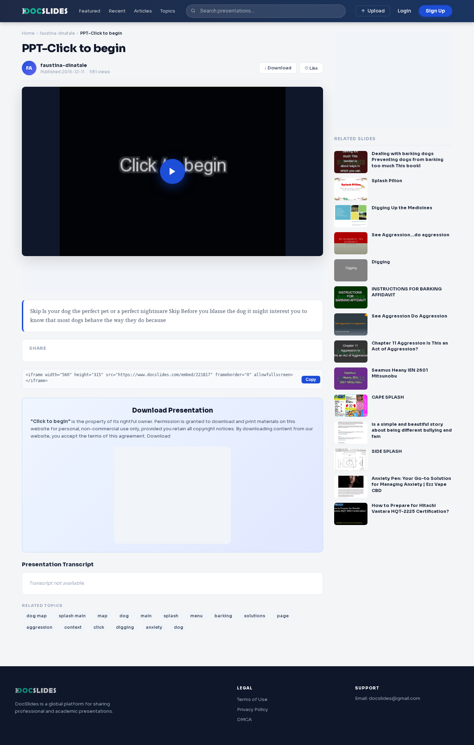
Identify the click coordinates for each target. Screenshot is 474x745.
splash (170, 615)
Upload (376, 11)
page (283, 615)
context (73, 627)
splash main (72, 615)
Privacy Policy (252, 709)
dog (124, 615)
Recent (117, 11)
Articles (143, 11)
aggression (39, 627)
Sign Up (435, 11)
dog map (36, 615)
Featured (89, 11)
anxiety (154, 627)
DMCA (244, 719)
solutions (254, 615)
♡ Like (311, 68)
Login (404, 11)
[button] (172, 171)
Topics (167, 11)
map (103, 615)
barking (223, 615)
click (98, 627)
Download (158, 436)
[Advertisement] (172, 495)
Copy (311, 380)
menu (196, 615)
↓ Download (277, 68)
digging (125, 627)
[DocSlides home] (45, 11)
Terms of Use (252, 699)
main (146, 615)
